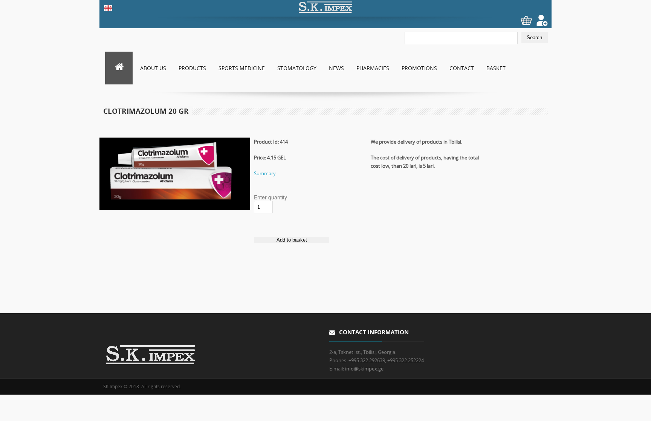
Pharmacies (372, 68)
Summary (265, 173)
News (336, 68)
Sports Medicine (242, 68)
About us (153, 68)
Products (192, 68)
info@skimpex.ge (364, 368)
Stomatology (296, 68)
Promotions (419, 68)
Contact (461, 68)
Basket (496, 68)
